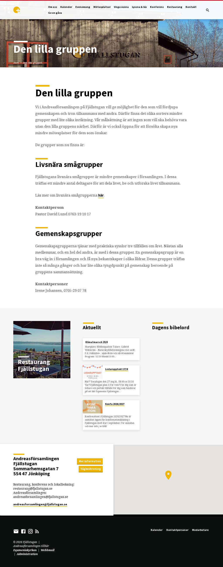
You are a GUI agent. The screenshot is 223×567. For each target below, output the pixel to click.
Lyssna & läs (139, 6)
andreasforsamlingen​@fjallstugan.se (40, 504)
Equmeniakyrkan (25, 550)
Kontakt (191, 6)
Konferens (157, 6)
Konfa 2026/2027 (114, 404)
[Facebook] (23, 531)
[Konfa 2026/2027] (93, 406)
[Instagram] (30, 531)
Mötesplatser (102, 6)
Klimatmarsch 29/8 (96, 342)
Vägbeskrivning (91, 468)
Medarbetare (200, 529)
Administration (27, 554)
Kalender (66, 6)
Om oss (52, 6)
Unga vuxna (121, 6)
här (101, 195)
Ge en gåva (55, 12)
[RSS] (37, 531)
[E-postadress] (16, 531)
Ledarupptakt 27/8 (116, 369)
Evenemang (82, 6)
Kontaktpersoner (177, 529)
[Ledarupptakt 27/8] (93, 372)
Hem (16, 62)
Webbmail (47, 550)
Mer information (90, 461)
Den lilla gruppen (32, 62)
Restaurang (174, 6)
